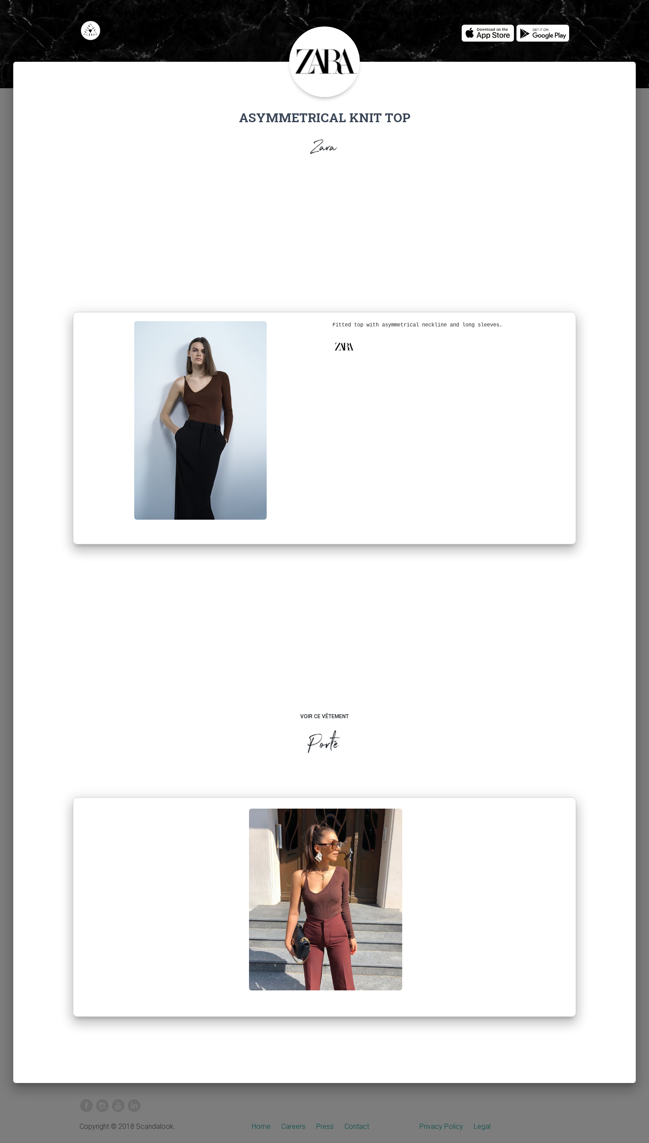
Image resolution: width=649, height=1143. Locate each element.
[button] (344, 347)
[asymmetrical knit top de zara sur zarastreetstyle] (326, 907)
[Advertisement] (324, 236)
